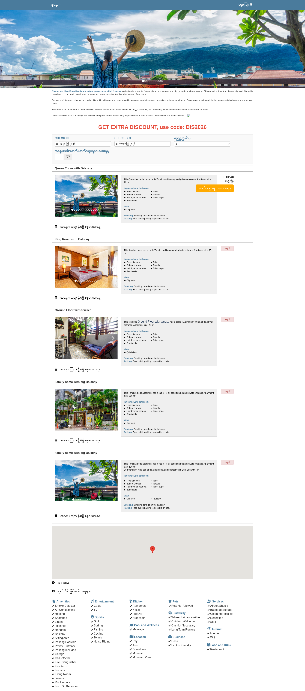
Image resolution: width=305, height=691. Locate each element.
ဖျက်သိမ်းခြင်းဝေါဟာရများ (74, 591)
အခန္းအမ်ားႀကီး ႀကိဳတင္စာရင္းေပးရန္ (82, 151)
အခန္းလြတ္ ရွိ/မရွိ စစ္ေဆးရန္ (80, 226)
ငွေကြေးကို (245, 4)
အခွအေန (63, 582)
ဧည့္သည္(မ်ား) (182, 138)
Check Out (122, 138)
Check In (62, 138)
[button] (23, 44)
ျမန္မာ (55, 4)
